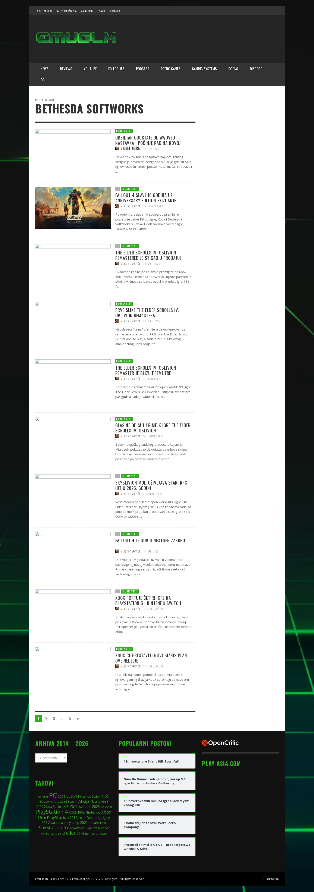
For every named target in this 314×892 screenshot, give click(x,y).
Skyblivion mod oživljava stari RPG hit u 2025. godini (151, 485)
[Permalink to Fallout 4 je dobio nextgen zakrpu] (73, 552)
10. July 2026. (151, 148)
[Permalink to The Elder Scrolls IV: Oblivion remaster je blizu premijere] (73, 380)
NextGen (104, 828)
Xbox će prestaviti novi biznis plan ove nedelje (151, 658)
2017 (82, 818)
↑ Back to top (271, 879)
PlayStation (58, 817)
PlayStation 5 (51, 827)
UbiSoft (71, 796)
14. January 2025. (153, 436)
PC (53, 795)
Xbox (73, 812)
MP (42, 834)
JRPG (49, 834)
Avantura (55, 822)
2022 (61, 796)
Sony (67, 822)
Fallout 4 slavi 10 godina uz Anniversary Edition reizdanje (145, 197)
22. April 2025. (152, 263)
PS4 (73, 806)
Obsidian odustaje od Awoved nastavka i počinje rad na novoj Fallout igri (148, 142)
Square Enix (97, 822)
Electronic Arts (49, 801)
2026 (108, 806)
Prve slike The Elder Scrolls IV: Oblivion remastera (147, 313)
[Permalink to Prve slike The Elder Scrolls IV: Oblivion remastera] (73, 322)
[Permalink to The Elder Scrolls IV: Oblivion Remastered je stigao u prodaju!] (73, 265)
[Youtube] (266, 10)
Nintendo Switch (89, 796)
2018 (57, 833)
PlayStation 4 (52, 811)
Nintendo (92, 812)
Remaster (91, 834)
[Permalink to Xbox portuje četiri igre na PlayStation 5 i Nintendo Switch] (73, 610)
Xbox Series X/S (56, 806)
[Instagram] (249, 10)
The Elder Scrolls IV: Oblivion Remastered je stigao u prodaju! (148, 255)
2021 (84, 822)
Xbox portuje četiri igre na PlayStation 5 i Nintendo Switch (148, 600)
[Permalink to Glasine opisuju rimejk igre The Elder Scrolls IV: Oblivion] (73, 437)
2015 (63, 801)
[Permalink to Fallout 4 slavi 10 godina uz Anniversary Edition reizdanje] (73, 207)
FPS (44, 822)
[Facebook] (241, 10)
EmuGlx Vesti (124, 131)
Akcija (84, 801)
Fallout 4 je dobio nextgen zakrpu (150, 540)
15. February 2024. (154, 608)
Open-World (76, 828)
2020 (39, 806)
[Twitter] (258, 10)
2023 (103, 833)
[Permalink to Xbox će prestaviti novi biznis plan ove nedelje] (73, 667)
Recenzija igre (98, 817)
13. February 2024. (154, 666)
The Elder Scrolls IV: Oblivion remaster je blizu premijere (145, 370)
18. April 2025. (152, 321)
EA (102, 807)
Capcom (91, 828)
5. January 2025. (153, 493)
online (43, 796)
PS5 (105, 796)
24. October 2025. (154, 206)
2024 (81, 806)
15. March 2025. (152, 378)
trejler (69, 833)
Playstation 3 (99, 801)
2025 (96, 806)
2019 (73, 817)
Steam (73, 801)
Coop (75, 822)
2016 (80, 833)
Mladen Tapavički (131, 148)
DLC (88, 807)
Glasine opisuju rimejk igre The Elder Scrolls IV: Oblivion (153, 428)
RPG (81, 812)
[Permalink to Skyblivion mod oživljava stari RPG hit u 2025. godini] (73, 495)
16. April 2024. (152, 551)
